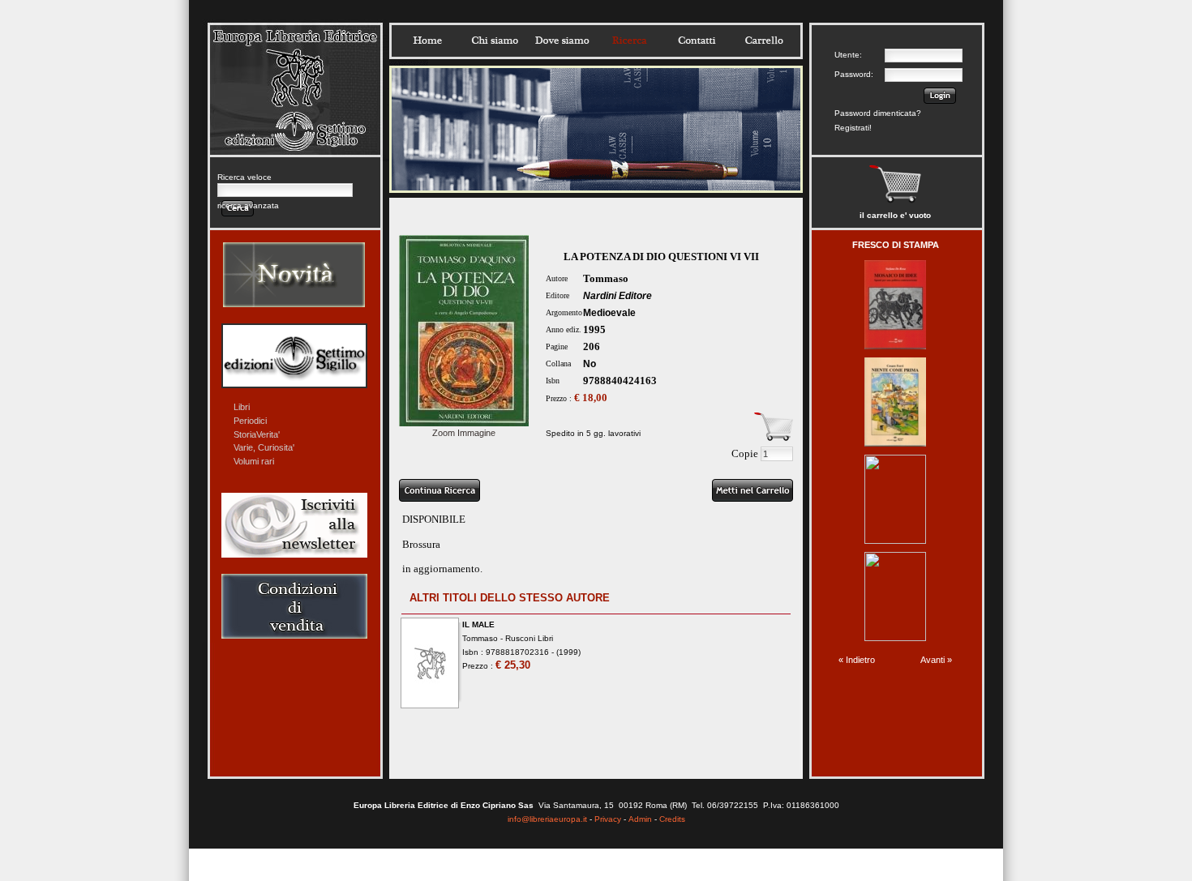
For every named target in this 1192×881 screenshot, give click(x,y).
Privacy (607, 819)
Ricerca (629, 40)
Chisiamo (494, 40)
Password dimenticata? (877, 113)
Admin (640, 819)
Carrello (764, 40)
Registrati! (853, 127)
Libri (242, 407)
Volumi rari (254, 461)
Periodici (250, 421)
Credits (672, 819)
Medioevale (609, 313)
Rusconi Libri (529, 638)
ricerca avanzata (248, 205)
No (589, 364)
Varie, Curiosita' (264, 447)
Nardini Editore (617, 296)
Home (427, 40)
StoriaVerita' (257, 434)
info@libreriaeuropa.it (547, 819)
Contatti (696, 40)
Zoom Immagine (463, 433)
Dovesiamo (562, 40)
